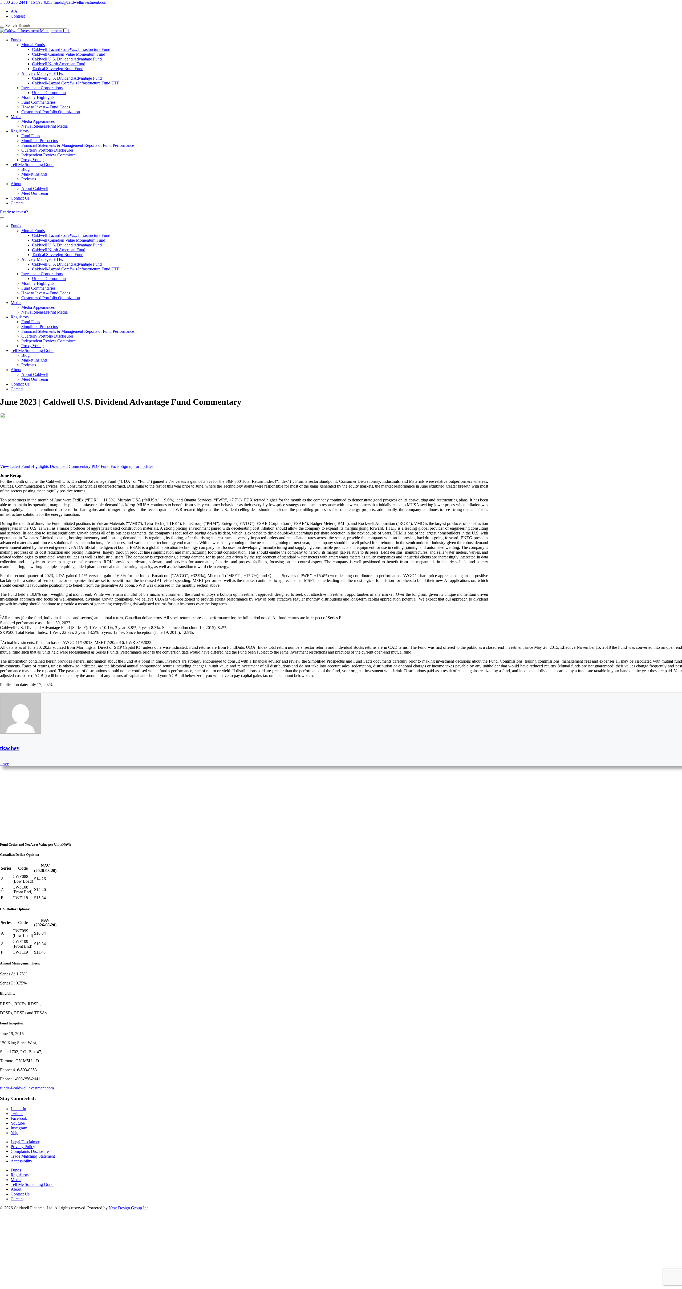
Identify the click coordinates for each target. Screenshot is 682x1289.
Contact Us (20, 198)
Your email (14, 826)
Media (16, 116)
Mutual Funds (33, 44)
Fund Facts (30, 135)
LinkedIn (18, 1108)
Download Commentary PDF (75, 466)
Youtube (18, 1123)
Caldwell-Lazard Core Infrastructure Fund (71, 49)
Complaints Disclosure (30, 1151)
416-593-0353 (40, 2)
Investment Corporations (42, 88)
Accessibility (21, 1161)
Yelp (14, 1132)
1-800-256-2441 (13, 2)
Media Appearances (38, 121)
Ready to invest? (14, 212)
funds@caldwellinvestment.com (80, 2)
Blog (25, 169)
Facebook (19, 1118)
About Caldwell (34, 188)
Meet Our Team (34, 193)
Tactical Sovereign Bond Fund (57, 68)
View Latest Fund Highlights (24, 466)
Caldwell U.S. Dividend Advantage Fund (67, 59)
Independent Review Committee (48, 155)
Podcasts (28, 179)
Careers (17, 203)
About (16, 183)
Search (11, 25)
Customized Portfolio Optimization (50, 112)
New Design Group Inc (128, 1208)
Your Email (15, 1266)
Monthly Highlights (37, 97)
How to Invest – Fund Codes (45, 107)
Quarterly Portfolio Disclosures (47, 150)
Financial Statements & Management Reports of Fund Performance (77, 145)
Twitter (17, 1113)
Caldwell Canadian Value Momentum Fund (68, 54)
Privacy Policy (23, 1146)
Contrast (18, 16)
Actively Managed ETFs (42, 73)
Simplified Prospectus (39, 140)
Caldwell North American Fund (58, 64)
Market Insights (34, 174)
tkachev (9, 748)
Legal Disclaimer (25, 1142)
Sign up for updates (136, 466)
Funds (16, 40)
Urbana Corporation (49, 92)
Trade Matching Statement (33, 1156)
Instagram (19, 1128)
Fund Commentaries (38, 102)
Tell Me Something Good (32, 164)
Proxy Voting (32, 159)
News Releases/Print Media (44, 126)
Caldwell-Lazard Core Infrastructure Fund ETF (75, 83)
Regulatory (20, 131)
